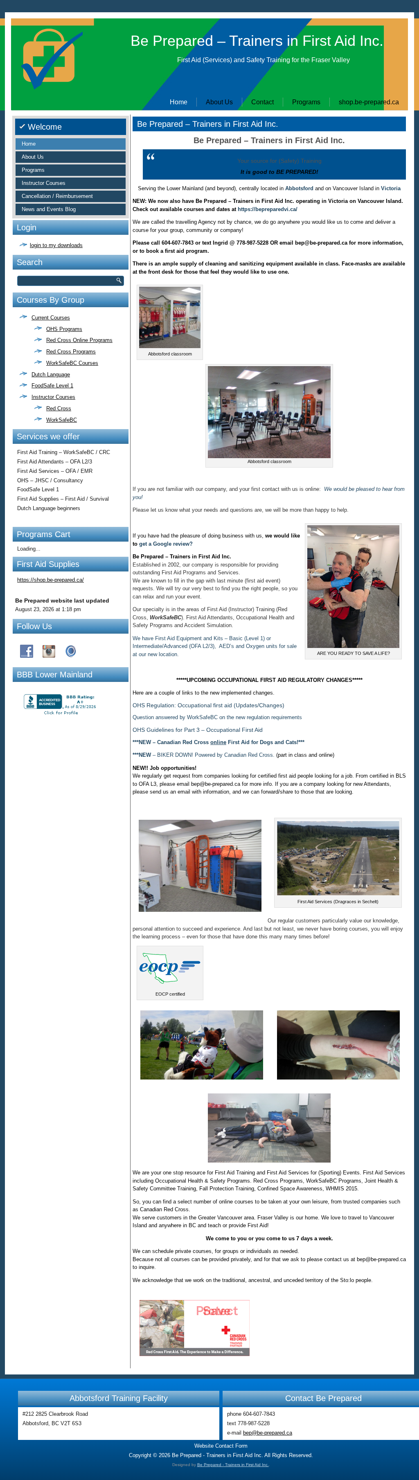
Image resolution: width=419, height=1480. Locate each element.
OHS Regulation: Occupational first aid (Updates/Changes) (208, 705)
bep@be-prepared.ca (267, 1433)
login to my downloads (56, 245)
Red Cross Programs (71, 352)
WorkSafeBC (61, 420)
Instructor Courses (43, 183)
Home (178, 102)
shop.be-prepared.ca (369, 102)
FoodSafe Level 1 (52, 385)
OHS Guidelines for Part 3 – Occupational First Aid (198, 730)
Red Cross (58, 408)
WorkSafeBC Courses (72, 363)
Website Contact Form (221, 1446)
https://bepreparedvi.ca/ (267, 209)
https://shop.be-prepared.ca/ (50, 580)
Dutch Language (51, 374)
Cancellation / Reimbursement (57, 196)
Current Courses (51, 318)
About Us (219, 102)
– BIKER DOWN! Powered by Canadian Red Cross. (204, 755)
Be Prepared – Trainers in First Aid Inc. (257, 40)
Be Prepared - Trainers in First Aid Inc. (233, 1464)
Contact (262, 102)
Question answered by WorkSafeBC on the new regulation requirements (217, 717)
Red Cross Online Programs (79, 340)
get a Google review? (166, 544)
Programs (306, 102)
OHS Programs (64, 329)
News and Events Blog (49, 209)
